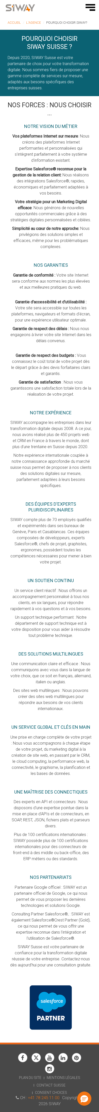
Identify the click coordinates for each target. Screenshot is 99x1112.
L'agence (33, 22)
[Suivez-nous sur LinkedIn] (63, 1061)
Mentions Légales (63, 1078)
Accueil (14, 22)
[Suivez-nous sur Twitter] (36, 1061)
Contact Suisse (51, 1085)
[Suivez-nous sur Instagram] (49, 1072)
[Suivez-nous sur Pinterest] (76, 1061)
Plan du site (30, 1078)
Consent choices (51, 1093)
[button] (84, 1099)
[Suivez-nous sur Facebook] (22, 1061)
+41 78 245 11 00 (43, 1097)
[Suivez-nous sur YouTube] (49, 1061)
